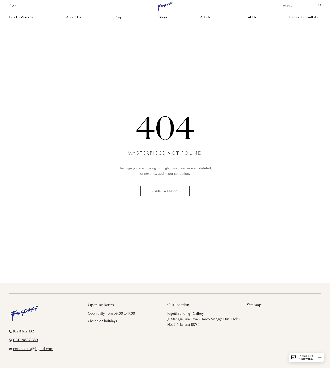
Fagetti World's (21, 17)
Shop (163, 17)
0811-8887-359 (25, 340)
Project (120, 17)
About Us (73, 17)
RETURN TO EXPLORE (165, 191)
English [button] (14, 5)
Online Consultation (305, 17)
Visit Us (250, 17)
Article (205, 17)
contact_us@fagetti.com (33, 349)
